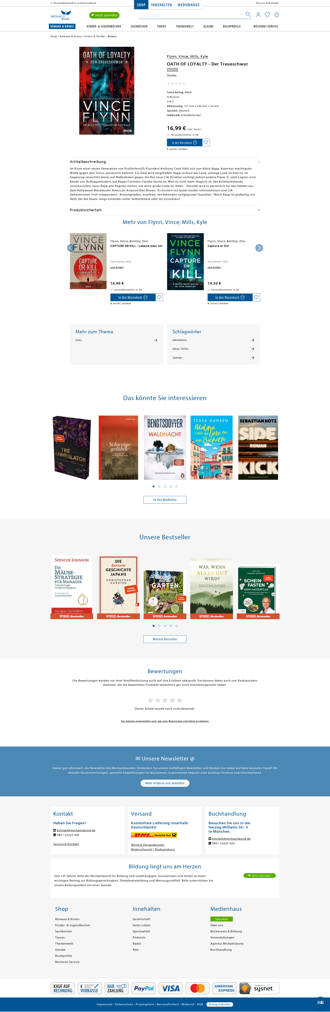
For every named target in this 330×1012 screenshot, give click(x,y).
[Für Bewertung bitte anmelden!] (176, 84)
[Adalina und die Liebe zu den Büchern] (211, 445)
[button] (153, 486)
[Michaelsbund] (61, 16)
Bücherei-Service (266, 26)
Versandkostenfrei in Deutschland (74, 3)
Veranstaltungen (222, 937)
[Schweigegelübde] (118, 445)
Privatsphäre (145, 1004)
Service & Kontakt (267, 3)
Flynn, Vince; (178, 56)
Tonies (161, 26)
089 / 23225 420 (223, 843)
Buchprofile (232, 26)
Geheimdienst (180, 340)
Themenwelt (185, 26)
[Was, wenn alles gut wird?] (211, 585)
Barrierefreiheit (168, 1004)
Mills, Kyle (199, 56)
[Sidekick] (258, 445)
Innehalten (161, 5)
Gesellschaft (141, 919)
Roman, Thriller (180, 348)
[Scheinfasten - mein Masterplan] (258, 585)
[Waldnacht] (165, 445)
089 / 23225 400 (68, 835)
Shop (141, 5)
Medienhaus (189, 5)
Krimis (79, 340)
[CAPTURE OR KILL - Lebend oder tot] (88, 261)
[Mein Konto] (258, 14)
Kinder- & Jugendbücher (104, 26)
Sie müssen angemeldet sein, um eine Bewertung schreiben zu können (165, 721)
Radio (137, 943)
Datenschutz (124, 1004)
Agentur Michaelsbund (226, 943)
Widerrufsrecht (142, 849)
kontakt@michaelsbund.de (76, 830)
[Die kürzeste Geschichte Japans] (118, 585)
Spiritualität (141, 931)
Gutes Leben (142, 925)
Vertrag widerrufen (220, 1004)
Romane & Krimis (62, 26)
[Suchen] (249, 15)
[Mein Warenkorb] (277, 14)
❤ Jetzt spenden (104, 15)
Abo (136, 949)
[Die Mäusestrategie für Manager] (71, 585)
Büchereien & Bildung (226, 931)
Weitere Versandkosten (147, 845)
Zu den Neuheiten (165, 500)
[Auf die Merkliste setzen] (206, 142)
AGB (200, 1004)
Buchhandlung (221, 949)
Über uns (216, 925)
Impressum (104, 1004)
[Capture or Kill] (185, 261)
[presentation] (71, 248)
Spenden (221, 919)
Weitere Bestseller (165, 639)
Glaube (208, 26)
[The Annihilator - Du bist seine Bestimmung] (71, 445)
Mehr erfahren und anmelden (165, 783)
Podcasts (139, 937)
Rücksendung (165, 849)
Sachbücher (139, 26)
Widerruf (188, 1004)
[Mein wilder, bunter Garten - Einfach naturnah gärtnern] (165, 585)
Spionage (177, 357)
